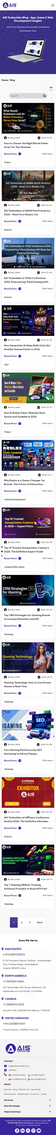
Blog (15, 1089)
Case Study (35, 1089)
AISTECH (12, 1070)
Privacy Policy (20, 1125)
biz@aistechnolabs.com (19, 1066)
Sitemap (37, 1125)
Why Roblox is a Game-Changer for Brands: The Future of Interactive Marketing (24, 484)
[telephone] (2, 556)
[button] (17, 1130)
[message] (2, 547)
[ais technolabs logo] (18, 1048)
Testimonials (23, 1094)
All (50, 87)
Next (40, 922)
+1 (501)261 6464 (13, 981)
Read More (10, 153)
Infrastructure (10, 1094)
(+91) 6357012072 (14, 954)
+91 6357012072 (37, 1075)
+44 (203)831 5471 (14, 1023)
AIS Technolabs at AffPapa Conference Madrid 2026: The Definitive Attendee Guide (26, 821)
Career (44, 1094)
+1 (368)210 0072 (13, 1004)
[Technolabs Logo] (10, 5)
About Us (8, 1089)
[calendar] (2, 551)
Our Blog (30, 1125)
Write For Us (23, 1089)
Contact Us (34, 1094)
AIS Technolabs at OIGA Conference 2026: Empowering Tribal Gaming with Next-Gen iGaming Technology (26, 281)
